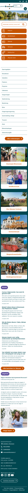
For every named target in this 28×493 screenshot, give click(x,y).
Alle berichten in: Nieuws (12, 368)
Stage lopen (7, 430)
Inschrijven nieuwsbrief (8, 480)
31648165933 (6, 449)
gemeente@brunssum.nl (8, 452)
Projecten (4, 86)
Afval (3, 124)
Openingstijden (6, 69)
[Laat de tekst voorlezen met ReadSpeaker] (17, 2)
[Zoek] (21, 6)
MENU (25, 8)
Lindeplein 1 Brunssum (7, 443)
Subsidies (4, 78)
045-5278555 (6, 446)
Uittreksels (5, 90)
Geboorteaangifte (7, 132)
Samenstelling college (8, 115)
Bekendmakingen (7, 128)
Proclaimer (5, 490)
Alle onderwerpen (13, 138)
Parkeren (4, 82)
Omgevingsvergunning (8, 111)
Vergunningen (6, 94)
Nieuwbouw (5, 73)
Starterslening (6, 99)
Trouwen (4, 120)
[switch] (20, 1)
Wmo (3, 107)
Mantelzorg (5, 103)
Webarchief (22, 490)
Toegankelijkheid (13, 490)
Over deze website (8, 488)
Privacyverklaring (19, 488)
